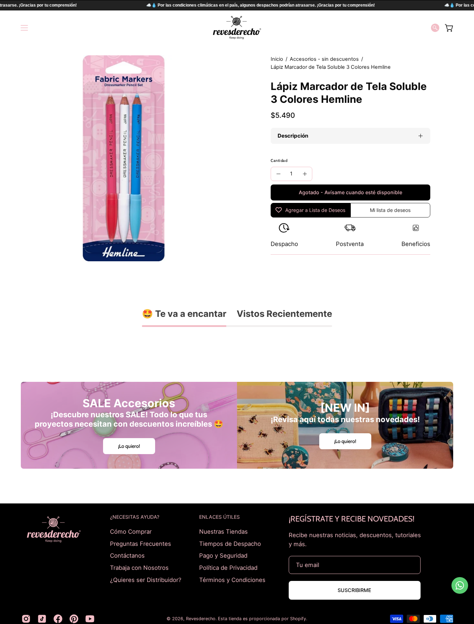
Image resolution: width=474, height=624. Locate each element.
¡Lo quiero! (129, 446)
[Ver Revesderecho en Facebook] (58, 619)
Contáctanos (127, 555)
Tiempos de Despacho (230, 543)
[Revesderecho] (237, 28)
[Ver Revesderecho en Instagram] (26, 619)
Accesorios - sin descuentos (324, 59)
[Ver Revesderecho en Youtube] (90, 619)
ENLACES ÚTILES (219, 517)
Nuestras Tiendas (223, 531)
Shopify (298, 618)
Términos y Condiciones (232, 579)
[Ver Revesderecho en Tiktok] (42, 619)
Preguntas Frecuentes (140, 543)
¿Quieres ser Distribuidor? (145, 579)
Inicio (277, 59)
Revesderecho (200, 618)
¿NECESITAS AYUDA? (134, 517)
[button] (435, 28)
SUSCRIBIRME (354, 590)
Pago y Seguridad (223, 555)
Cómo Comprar (131, 531)
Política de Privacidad (228, 567)
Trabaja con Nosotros (139, 567)
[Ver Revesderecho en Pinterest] (74, 619)
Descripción (293, 135)
